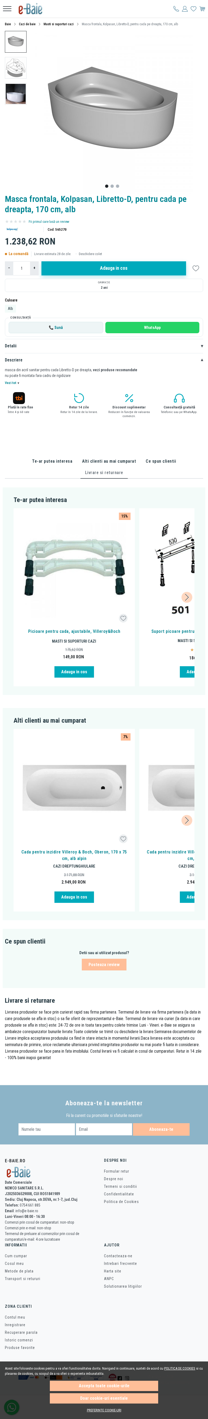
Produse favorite (20, 1347)
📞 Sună (56, 327)
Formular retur (116, 1171)
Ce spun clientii (161, 461)
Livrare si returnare (104, 472)
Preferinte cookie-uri (104, 1410)
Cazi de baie (27, 24)
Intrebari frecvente (120, 1263)
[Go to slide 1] (106, 186)
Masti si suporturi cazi (59, 24)
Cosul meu (14, 1263)
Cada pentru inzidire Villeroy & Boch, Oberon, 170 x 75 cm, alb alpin (74, 855)
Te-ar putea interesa (52, 461)
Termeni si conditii (120, 1186)
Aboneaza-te (161, 1129)
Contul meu (15, 1317)
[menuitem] (16, 42)
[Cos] (202, 8)
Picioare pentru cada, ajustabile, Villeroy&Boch (74, 631)
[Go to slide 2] (112, 186)
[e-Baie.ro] (32, 8)
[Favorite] (193, 8)
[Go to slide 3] (117, 186)
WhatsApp (152, 327)
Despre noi (113, 1179)
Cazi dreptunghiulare (74, 866)
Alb (10, 308)
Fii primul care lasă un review (49, 222)
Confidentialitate (119, 1194)
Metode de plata (19, 1271)
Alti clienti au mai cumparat (109, 461)
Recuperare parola (21, 1332)
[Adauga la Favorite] (123, 618)
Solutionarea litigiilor (123, 1286)
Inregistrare (15, 1325)
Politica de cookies (179, 1368)
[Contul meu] (176, 8)
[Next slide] (186, 597)
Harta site (112, 1271)
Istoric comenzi (19, 1340)
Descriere (104, 360)
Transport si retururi (22, 1279)
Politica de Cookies (121, 1201)
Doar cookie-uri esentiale (104, 1398)
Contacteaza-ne (118, 1256)
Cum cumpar (16, 1256)
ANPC (109, 1279)
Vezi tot (12, 383)
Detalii (104, 345)
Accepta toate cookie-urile (104, 1385)
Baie (8, 24)
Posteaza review (104, 964)
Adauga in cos (114, 268)
